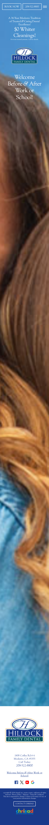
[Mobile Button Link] (45, 7)
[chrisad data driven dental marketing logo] (24, 811)
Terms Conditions (37, 794)
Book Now (11, 6)
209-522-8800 (32, 6)
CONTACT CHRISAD (24, 804)
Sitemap (25, 794)
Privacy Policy (16, 794)
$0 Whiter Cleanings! (24, 32)
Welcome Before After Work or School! (24, 87)
